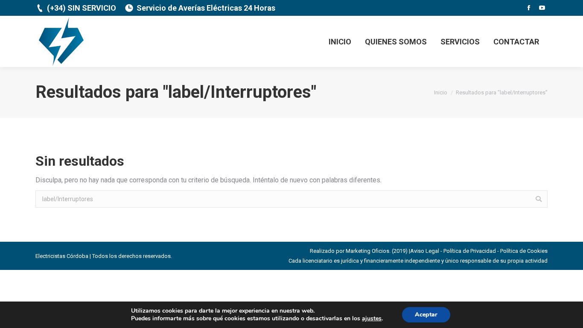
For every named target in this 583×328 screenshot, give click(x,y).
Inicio (440, 92)
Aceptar (426, 314)
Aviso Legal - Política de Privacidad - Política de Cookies (479, 251)
